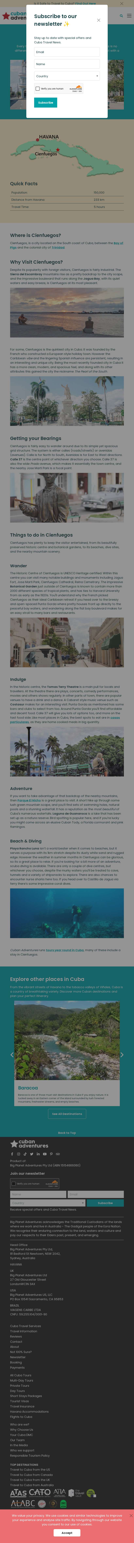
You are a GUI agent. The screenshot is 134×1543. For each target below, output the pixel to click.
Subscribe (45, 103)
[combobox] (67, 76)
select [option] (40, 77)
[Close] (98, 20)
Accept (67, 1533)
